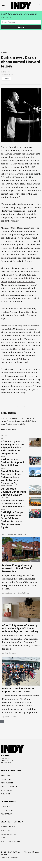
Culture (4, 497)
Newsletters (6, 790)
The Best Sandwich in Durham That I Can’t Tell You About (12, 503)
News (3, 456)
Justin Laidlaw (10, 716)
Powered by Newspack (9, 857)
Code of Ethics (7, 810)
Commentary (6, 486)
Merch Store (6, 830)
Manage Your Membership (11, 841)
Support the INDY (8, 827)
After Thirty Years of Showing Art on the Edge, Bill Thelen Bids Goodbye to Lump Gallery (13, 447)
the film (14, 349)
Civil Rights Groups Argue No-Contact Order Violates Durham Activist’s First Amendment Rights (12, 520)
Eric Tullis (6, 72)
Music (4, 52)
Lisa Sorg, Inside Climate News (17, 593)
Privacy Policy (6, 814)
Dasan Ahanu (17, 163)
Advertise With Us (8, 834)
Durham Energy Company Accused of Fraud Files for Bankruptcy (17, 568)
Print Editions (6, 776)
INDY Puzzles (6, 779)
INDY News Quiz (7, 783)
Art (2, 438)
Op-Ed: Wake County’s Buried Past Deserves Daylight (13, 491)
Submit (3, 838)
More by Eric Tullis (8, 429)
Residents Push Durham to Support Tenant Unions (12, 462)
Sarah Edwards (10, 653)
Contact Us (5, 807)
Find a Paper (5, 794)
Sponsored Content (9, 787)
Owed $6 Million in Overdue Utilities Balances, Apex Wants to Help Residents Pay (12, 477)
